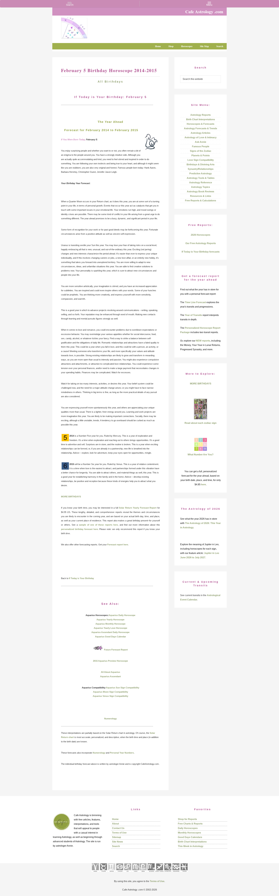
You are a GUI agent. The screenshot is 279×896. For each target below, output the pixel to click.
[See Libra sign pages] (143, 873)
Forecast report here (117, 544)
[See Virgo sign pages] (135, 873)
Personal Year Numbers (122, 752)
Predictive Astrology (200, 173)
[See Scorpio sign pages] (151, 873)
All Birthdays (110, 81)
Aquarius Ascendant (110, 676)
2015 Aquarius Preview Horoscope (110, 661)
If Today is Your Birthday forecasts (201, 251)
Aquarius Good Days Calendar (110, 636)
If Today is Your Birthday (81, 578)
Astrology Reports (200, 115)
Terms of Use (119, 832)
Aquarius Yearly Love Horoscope (110, 628)
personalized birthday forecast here (79, 529)
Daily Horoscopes (188, 828)
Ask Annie (200, 142)
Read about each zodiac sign (201, 423)
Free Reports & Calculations (200, 200)
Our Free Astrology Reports (200, 243)
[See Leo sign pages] (127, 873)
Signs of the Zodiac (200, 151)
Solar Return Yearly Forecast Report (138, 508)
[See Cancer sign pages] (119, 873)
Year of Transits (193, 315)
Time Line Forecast (195, 302)
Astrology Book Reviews (200, 191)
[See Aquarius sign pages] (176, 873)
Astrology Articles (200, 133)
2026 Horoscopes (200, 235)
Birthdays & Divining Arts (200, 164)
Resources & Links (200, 196)
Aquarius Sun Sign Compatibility (122, 687)
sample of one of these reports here (98, 525)
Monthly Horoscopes (189, 832)
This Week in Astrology (190, 846)
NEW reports (203, 340)
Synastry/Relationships (200, 169)
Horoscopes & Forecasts (200, 124)
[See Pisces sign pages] (184, 873)
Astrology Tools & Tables (200, 178)
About (115, 823)
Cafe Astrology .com (83, 27)
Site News (117, 841)
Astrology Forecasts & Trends (200, 128)
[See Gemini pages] (111, 873)
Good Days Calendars (190, 837)
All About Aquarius (110, 672)
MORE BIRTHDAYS (71, 496)
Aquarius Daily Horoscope (122, 615)
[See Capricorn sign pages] (167, 873)
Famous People (200, 146)
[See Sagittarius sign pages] (159, 873)
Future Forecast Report (116, 649)
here (203, 484)
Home (115, 819)
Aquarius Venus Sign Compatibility (110, 696)
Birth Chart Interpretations (200, 119)
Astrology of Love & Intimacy (201, 137)
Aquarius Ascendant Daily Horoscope (110, 632)
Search (116, 846)
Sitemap (116, 837)
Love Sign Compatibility (200, 160)
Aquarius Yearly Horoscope (110, 619)
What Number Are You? (200, 454)
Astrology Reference (200, 182)
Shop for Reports (187, 819)
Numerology (110, 718)
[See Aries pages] (95, 873)
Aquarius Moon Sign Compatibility (110, 692)
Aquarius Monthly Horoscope (110, 624)
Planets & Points (200, 155)
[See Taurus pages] (103, 873)
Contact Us (118, 828)
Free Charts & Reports (190, 823)
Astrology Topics (200, 187)
